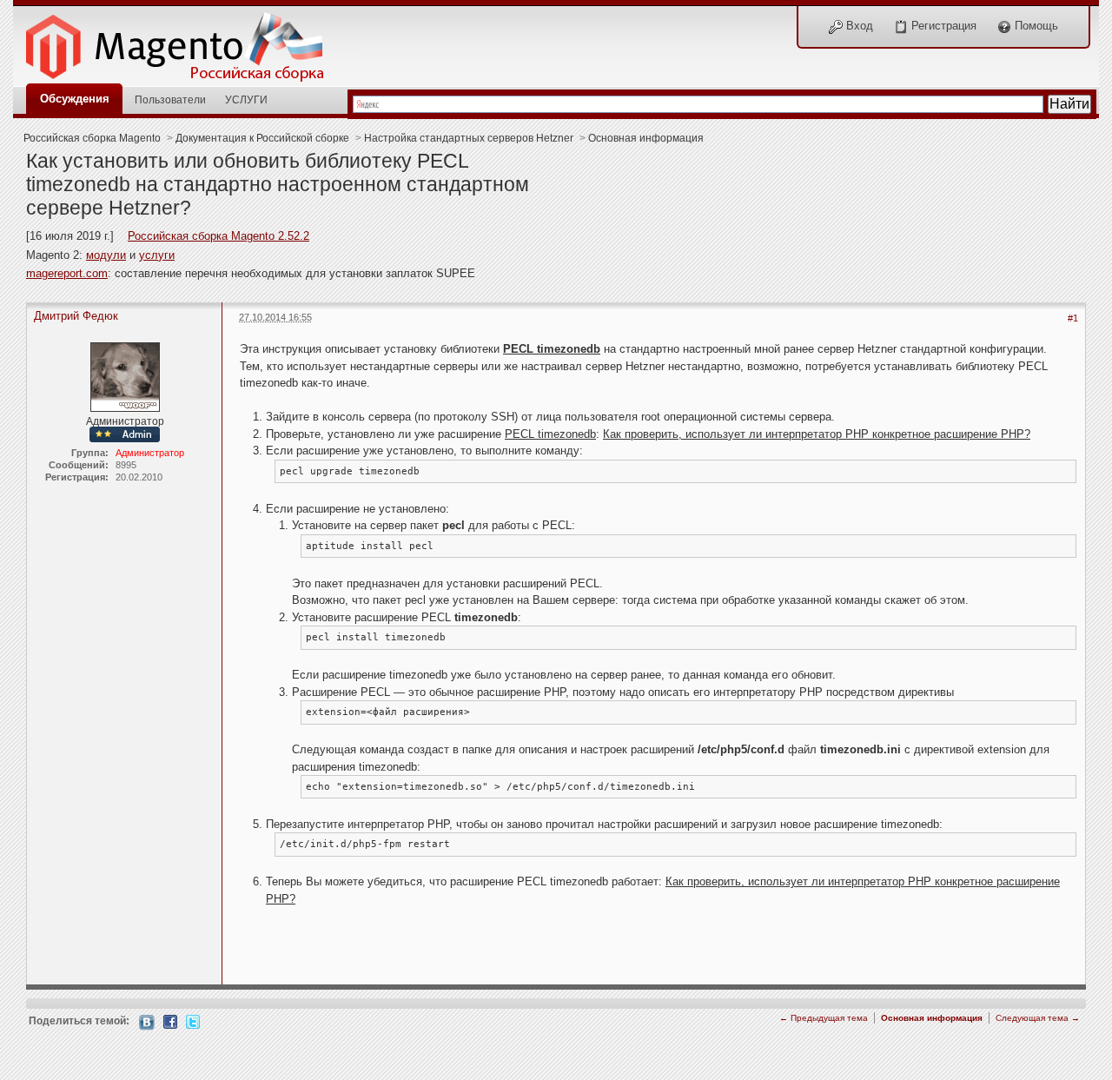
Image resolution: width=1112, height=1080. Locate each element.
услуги (157, 255)
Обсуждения (74, 98)
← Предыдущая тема (823, 1018)
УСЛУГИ (246, 99)
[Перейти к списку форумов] (184, 42)
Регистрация (942, 25)
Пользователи (170, 99)
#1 (1073, 318)
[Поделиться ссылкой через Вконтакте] (147, 1021)
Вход (858, 25)
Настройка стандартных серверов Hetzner (468, 137)
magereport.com (67, 273)
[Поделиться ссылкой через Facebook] (170, 1020)
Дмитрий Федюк (76, 315)
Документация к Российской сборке (262, 137)
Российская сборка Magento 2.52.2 (218, 235)
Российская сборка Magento (92, 137)
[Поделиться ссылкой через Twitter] (193, 1020)
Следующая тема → (1038, 1018)
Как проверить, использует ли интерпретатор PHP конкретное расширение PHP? (816, 434)
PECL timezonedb (551, 348)
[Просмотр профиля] (125, 375)
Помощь (1034, 25)
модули (106, 255)
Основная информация (646, 137)
